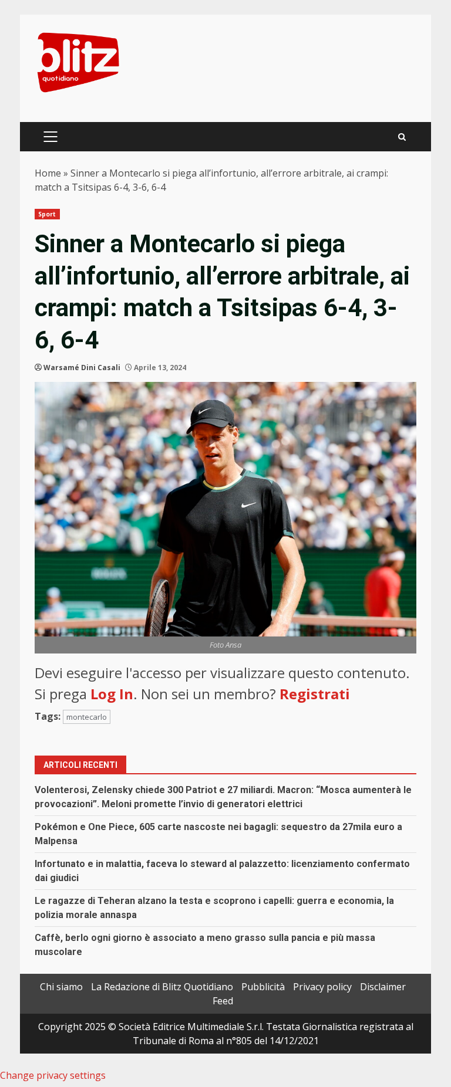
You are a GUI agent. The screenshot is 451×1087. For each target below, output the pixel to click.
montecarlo (86, 717)
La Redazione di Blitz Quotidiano (162, 986)
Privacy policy (322, 986)
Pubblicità (263, 986)
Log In (111, 693)
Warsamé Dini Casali (81, 368)
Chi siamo (61, 986)
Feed (223, 1000)
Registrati (315, 693)
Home (48, 173)
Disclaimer (383, 986)
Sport (47, 214)
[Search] (402, 137)
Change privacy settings (53, 1075)
